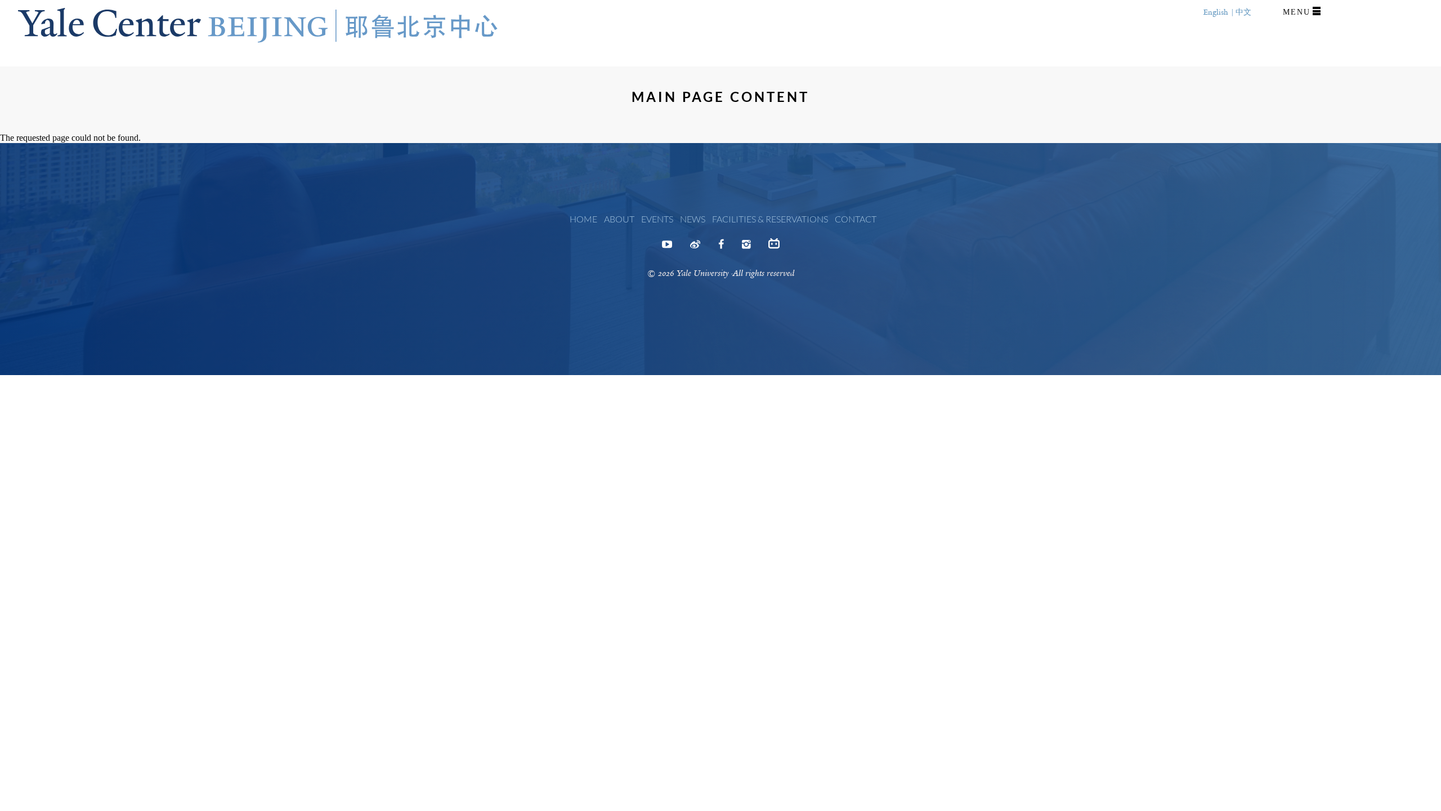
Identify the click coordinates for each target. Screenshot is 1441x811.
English (1215, 12)
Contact (855, 218)
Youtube (667, 247)
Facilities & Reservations (770, 218)
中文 (1243, 12)
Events (657, 218)
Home (583, 218)
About (619, 218)
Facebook (721, 247)
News (692, 218)
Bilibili (774, 247)
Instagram (746, 247)
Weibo (695, 247)
